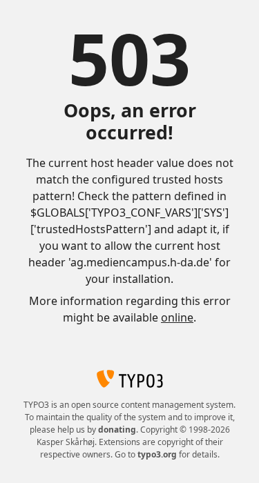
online (177, 317)
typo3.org (157, 454)
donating (117, 429)
